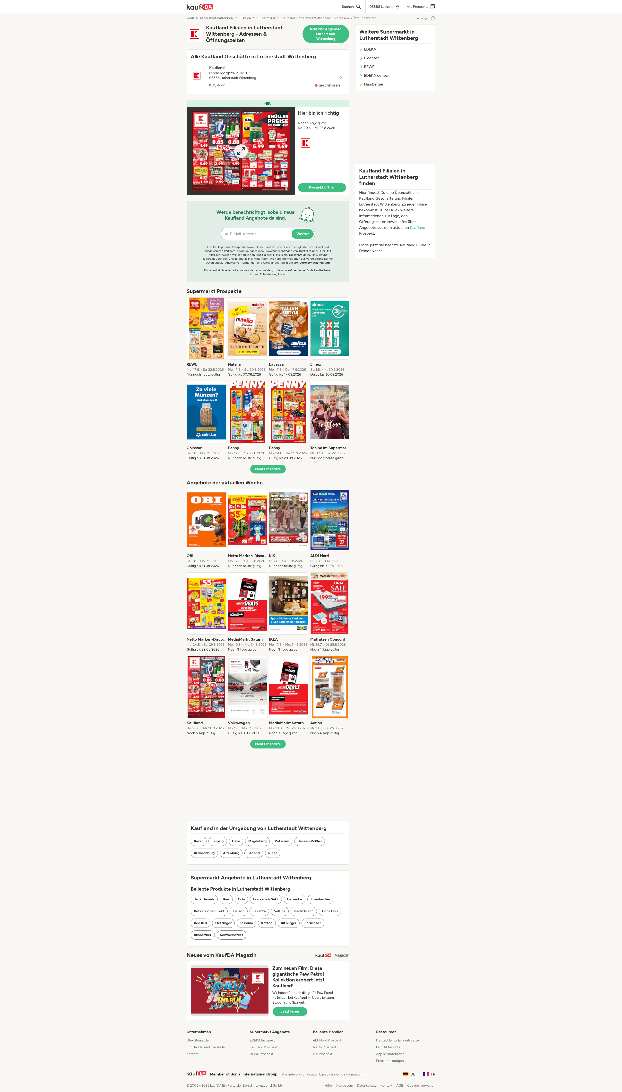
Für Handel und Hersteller (206, 1047)
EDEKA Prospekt (262, 1040)
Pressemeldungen (390, 1061)
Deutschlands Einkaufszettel (398, 1040)
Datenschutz (367, 1085)
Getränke (294, 899)
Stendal (254, 853)
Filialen (246, 18)
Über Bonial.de (198, 1040)
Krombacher (320, 899)
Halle (236, 841)
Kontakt (386, 1085)
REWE (369, 66)
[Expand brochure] (241, 151)
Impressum (344, 1085)
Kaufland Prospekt (263, 1047)
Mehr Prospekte (268, 469)
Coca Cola (330, 911)
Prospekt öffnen (322, 187)
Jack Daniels (204, 899)
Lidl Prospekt (322, 1054)
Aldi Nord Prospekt (327, 1040)
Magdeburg (257, 841)
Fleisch (238, 911)
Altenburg (231, 853)
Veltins (279, 911)
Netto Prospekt (324, 1047)
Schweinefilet (231, 935)
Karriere (193, 1054)
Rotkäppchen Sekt (209, 911)
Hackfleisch (304, 911)
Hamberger (373, 84)
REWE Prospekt (261, 1054)
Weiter (302, 234)
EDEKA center (376, 75)
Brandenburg (204, 853)
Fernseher (313, 923)
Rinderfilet (203, 935)
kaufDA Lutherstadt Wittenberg (210, 18)
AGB (399, 1085)
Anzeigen (423, 18)
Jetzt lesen (290, 1011)
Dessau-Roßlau (309, 841)
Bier (226, 899)
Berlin (198, 841)
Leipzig (218, 841)
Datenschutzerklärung (315, 262)
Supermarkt (266, 18)
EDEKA (370, 49)
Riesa (272, 853)
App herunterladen (390, 1054)
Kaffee (266, 923)
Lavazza (259, 911)
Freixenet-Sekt (266, 899)
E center (371, 58)
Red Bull (200, 923)
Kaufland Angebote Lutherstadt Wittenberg (325, 34)
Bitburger (288, 923)
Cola (241, 899)
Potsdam (282, 841)
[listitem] (206, 337)
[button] (268, 147)
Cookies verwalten (421, 1085)
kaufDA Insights (388, 1047)
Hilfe (328, 1085)
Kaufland (417, 227)
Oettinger (223, 923)
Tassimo (246, 923)
